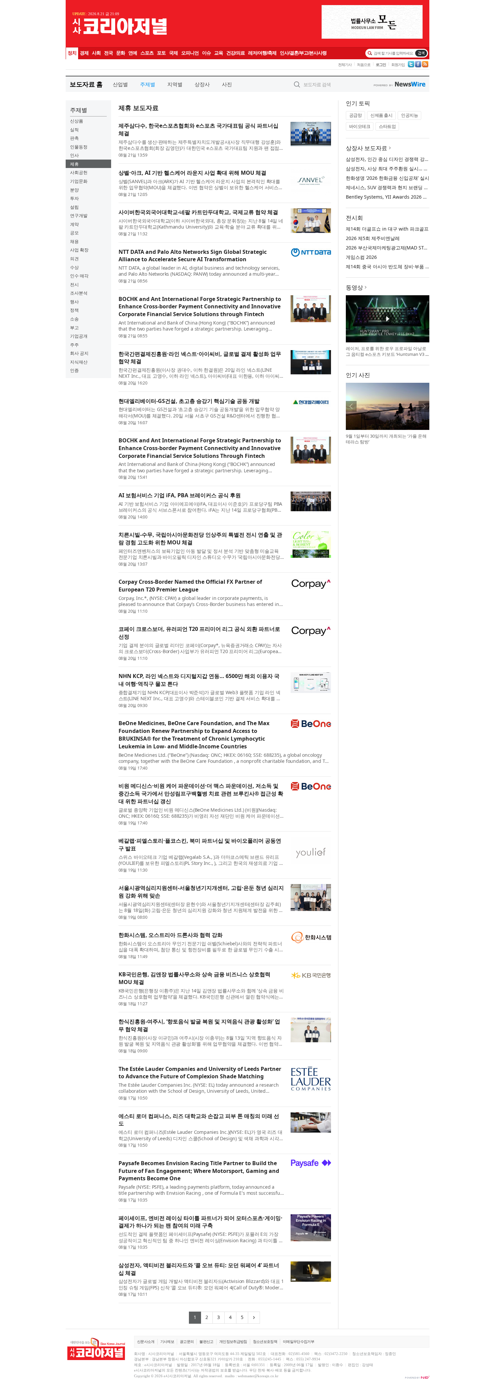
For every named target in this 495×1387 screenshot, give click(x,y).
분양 (74, 190)
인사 (74, 155)
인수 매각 (79, 276)
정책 (74, 310)
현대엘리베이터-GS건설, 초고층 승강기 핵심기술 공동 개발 (189, 401)
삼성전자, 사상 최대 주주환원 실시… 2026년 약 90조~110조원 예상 (417, 168)
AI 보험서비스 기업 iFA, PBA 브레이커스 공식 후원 (180, 495)
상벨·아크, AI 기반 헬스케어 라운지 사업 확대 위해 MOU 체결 (192, 172)
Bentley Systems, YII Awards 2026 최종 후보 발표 (400, 197)
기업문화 (79, 181)
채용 (74, 241)
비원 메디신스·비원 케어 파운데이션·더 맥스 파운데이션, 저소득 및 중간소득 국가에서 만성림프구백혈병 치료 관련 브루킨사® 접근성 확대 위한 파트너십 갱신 (201, 793)
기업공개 (79, 336)
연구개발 (79, 215)
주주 (74, 345)
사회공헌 (79, 172)
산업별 (120, 84)
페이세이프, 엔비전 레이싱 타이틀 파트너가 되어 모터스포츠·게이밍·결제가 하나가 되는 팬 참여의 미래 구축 (201, 1221)
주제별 (147, 84)
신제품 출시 (381, 115)
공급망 (355, 115)
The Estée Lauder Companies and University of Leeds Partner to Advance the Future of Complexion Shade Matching (200, 1072)
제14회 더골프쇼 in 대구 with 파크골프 (387, 229)
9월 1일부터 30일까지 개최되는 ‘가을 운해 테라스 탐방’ (386, 439)
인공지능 (409, 115)
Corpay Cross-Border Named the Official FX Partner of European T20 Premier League (190, 585)
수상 (74, 267)
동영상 (354, 287)
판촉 (74, 138)
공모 (74, 233)
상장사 (202, 84)
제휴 (74, 164)
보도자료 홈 (86, 84)
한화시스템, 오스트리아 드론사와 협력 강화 (171, 935)
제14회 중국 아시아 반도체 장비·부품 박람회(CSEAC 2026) (407, 266)
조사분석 (79, 293)
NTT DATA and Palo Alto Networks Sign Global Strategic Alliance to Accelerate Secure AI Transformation (193, 255)
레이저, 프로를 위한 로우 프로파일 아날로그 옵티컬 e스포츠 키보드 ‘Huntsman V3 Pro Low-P (387, 354)
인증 (74, 370)
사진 (227, 84)
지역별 (175, 84)
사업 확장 (79, 250)
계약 (74, 224)
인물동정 (79, 147)
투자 (74, 198)
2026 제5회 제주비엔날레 (373, 238)
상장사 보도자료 (366, 148)
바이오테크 (359, 126)
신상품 (76, 121)
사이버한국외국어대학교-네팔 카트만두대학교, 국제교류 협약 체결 (198, 212)
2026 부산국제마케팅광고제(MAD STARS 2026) (396, 247)
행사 (74, 302)
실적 (74, 130)
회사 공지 (79, 353)
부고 (74, 328)
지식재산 (79, 362)
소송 (74, 319)
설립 (74, 207)
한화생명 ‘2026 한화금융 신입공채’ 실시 (387, 178)
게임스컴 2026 (361, 257)
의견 (74, 259)
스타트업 (387, 126)
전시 (74, 284)
